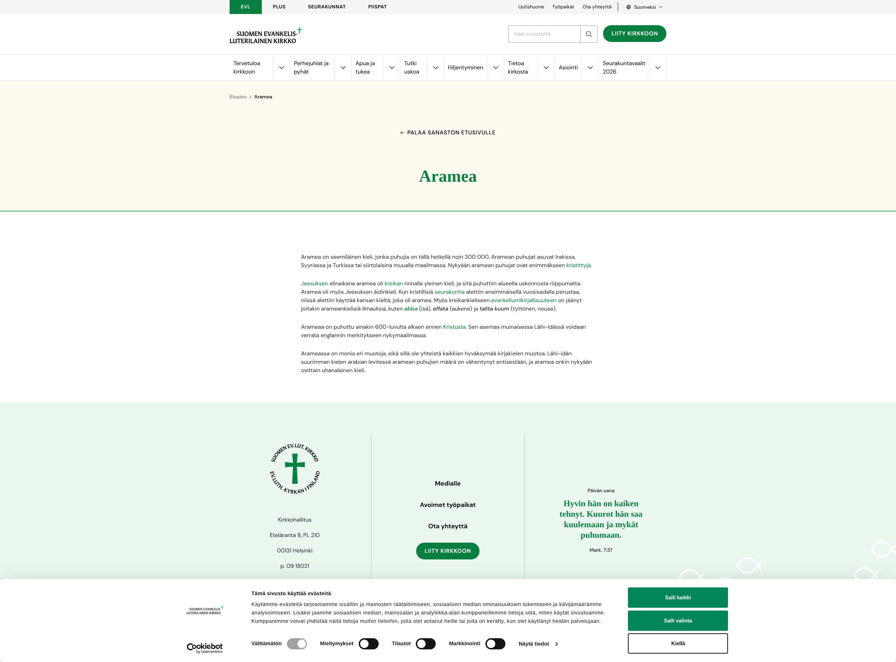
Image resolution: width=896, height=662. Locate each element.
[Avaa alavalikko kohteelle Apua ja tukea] (391, 68)
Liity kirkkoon (634, 33)
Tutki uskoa (411, 67)
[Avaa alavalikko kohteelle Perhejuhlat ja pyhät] (343, 68)
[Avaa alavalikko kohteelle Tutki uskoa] (435, 68)
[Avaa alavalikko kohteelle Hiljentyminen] (495, 68)
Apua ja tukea (365, 67)
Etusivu (238, 97)
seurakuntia (450, 291)
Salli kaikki (678, 597)
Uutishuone (531, 7)
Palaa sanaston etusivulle (451, 132)
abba (411, 308)
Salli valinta (678, 620)
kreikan (394, 283)
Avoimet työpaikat (448, 505)
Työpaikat (563, 7)
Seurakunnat (327, 7)
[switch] (369, 643)
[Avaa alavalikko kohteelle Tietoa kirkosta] (546, 68)
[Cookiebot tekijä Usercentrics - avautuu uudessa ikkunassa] (205, 648)
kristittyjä (578, 265)
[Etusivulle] (266, 35)
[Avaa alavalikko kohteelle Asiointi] (590, 68)
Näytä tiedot (534, 644)
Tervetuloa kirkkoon (246, 67)
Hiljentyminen (465, 67)
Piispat (377, 7)
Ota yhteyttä (596, 7)
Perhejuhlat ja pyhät (311, 67)
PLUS (279, 7)
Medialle (448, 483)
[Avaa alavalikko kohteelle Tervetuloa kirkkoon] (281, 68)
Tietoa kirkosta (518, 67)
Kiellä (678, 643)
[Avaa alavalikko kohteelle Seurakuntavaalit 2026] (657, 68)
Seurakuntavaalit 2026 (624, 67)
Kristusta (454, 326)
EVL (246, 7)
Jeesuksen (314, 283)
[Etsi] (588, 34)
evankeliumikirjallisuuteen (523, 300)
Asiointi (568, 67)
